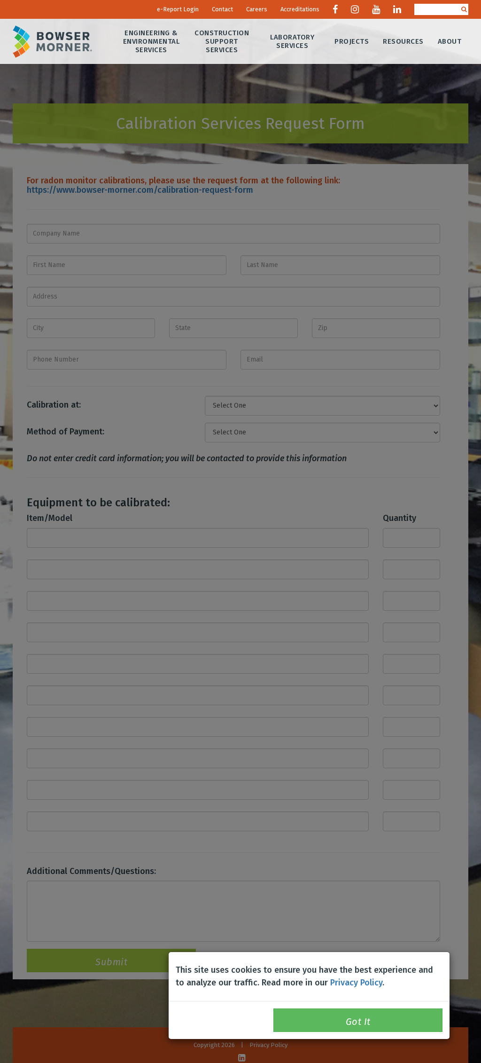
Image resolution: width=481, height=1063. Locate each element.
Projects (351, 41)
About (450, 41)
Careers (256, 9)
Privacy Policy (356, 982)
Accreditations (299, 9)
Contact (222, 9)
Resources (403, 41)
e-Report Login (178, 9)
